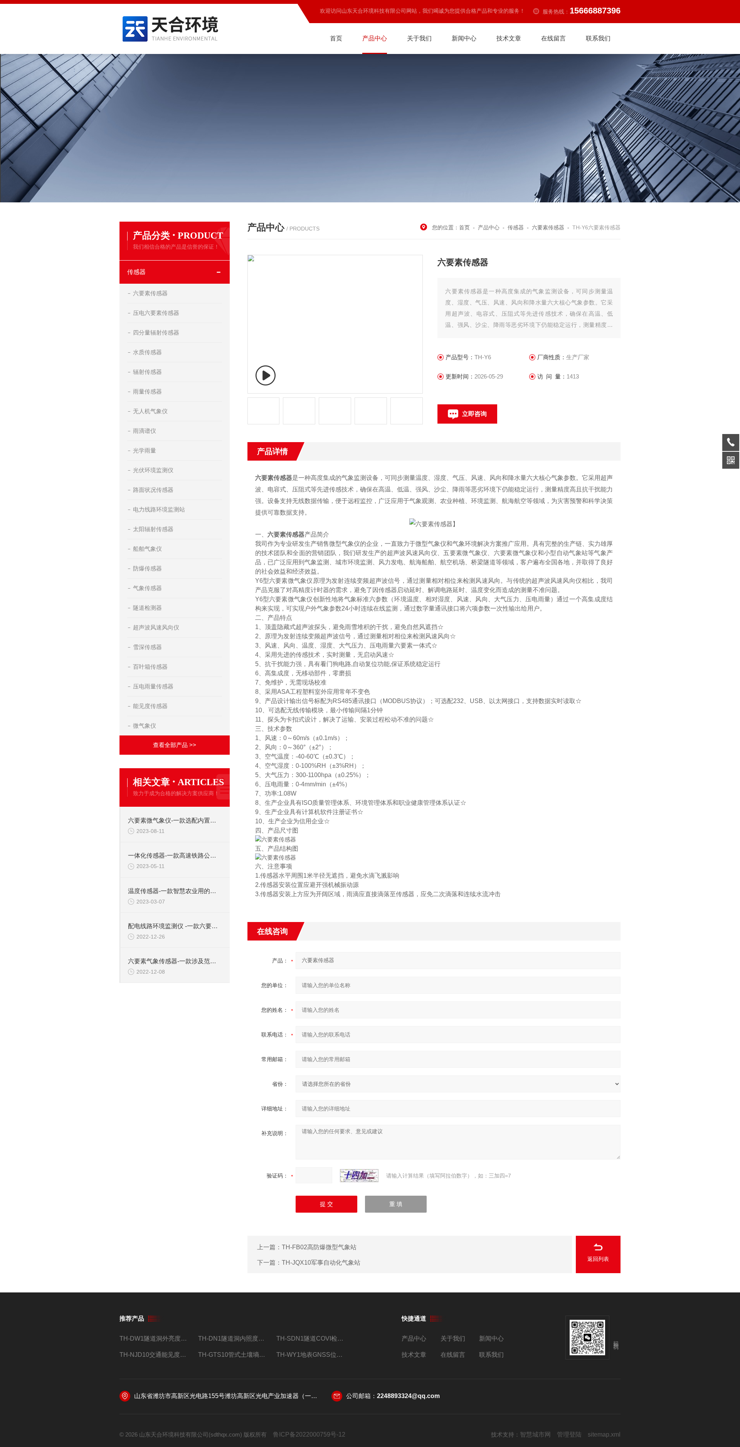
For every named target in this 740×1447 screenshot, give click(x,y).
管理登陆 (569, 1434)
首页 (336, 38)
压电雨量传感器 (153, 686)
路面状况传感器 (153, 489)
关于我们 (419, 38)
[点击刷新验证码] (359, 1175)
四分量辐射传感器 (156, 332)
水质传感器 (147, 352)
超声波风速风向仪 (156, 627)
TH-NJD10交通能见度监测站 (155, 1354)
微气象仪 (144, 725)
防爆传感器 (147, 568)
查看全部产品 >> (174, 745)
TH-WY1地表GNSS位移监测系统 (312, 1354)
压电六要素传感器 (156, 313)
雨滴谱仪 (144, 430)
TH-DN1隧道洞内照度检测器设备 (234, 1338)
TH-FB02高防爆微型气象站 (319, 1247)
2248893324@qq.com (408, 1396)
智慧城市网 (535, 1434)
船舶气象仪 (147, 548)
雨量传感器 (147, 391)
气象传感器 (147, 588)
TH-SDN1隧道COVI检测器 (312, 1338)
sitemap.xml (604, 1434)
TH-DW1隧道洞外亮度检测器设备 (155, 1338)
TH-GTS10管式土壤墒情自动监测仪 (234, 1354)
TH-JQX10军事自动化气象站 (321, 1262)
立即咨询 (474, 414)
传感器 (136, 272)
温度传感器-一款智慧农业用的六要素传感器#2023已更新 (175, 891)
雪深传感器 (147, 647)
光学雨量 (144, 450)
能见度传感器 (150, 706)
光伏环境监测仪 (153, 470)
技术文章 (508, 38)
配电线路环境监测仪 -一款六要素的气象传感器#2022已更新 (175, 926)
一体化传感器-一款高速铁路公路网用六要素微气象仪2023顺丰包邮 (175, 855)
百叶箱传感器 (150, 666)
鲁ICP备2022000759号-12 (309, 1434)
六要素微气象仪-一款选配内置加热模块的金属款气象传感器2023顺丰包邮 (175, 820)
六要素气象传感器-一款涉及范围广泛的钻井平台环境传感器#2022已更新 (175, 961)
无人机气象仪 (150, 411)
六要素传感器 (150, 293)
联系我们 (598, 38)
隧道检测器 (147, 607)
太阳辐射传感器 (153, 529)
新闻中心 (464, 38)
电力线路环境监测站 (159, 509)
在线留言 (553, 38)
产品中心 (374, 38)
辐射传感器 (147, 371)
